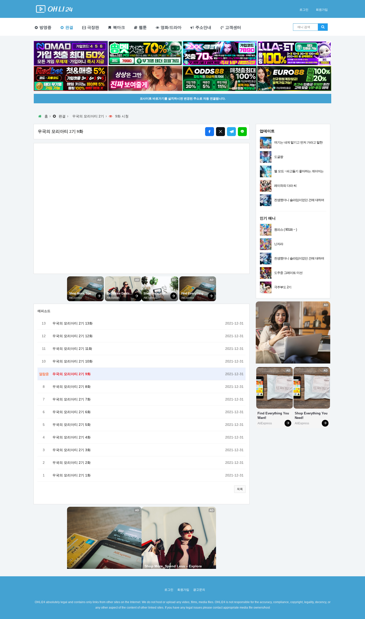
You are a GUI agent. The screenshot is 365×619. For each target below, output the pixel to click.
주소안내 (202, 27)
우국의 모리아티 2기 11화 (72, 349)
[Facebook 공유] (209, 131)
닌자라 (278, 244)
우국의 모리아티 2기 (88, 116)
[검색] (323, 27)
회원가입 (322, 9)
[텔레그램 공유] (231, 131)
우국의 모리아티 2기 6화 (71, 412)
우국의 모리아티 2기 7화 (71, 399)
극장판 (92, 27)
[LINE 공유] (242, 131)
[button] (240, 489)
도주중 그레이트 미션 (288, 273)
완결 (68, 27)
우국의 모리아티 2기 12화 (72, 336)
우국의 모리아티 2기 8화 (71, 387)
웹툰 (142, 27)
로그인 (303, 9)
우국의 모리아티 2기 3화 (71, 450)
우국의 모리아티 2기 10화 (72, 361)
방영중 (44, 27)
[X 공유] (220, 131)
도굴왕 (278, 157)
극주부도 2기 (282, 287)
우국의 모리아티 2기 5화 (71, 425)
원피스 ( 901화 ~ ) (285, 229)
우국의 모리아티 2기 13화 (72, 323)
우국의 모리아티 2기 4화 (71, 437)
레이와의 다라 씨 (285, 185)
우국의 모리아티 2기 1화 (71, 475)
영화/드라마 (171, 27)
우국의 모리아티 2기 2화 (71, 463)
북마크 (118, 27)
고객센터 (232, 27)
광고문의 (199, 589)
